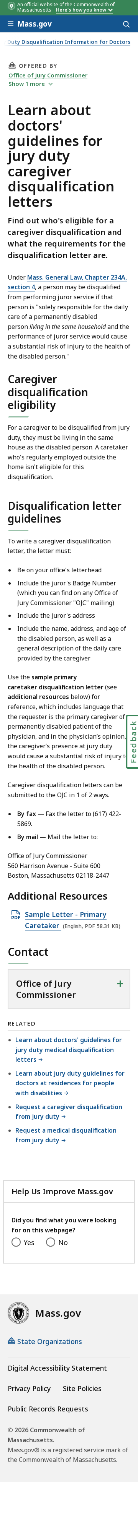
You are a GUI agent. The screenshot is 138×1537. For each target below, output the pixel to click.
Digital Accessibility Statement (57, 1368)
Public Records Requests (48, 1408)
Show (26, 83)
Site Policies (82, 1388)
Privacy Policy (29, 1388)
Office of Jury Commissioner (47, 75)
